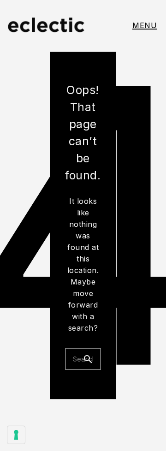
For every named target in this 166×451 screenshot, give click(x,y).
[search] (92, 359)
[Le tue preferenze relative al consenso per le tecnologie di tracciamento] (16, 435)
